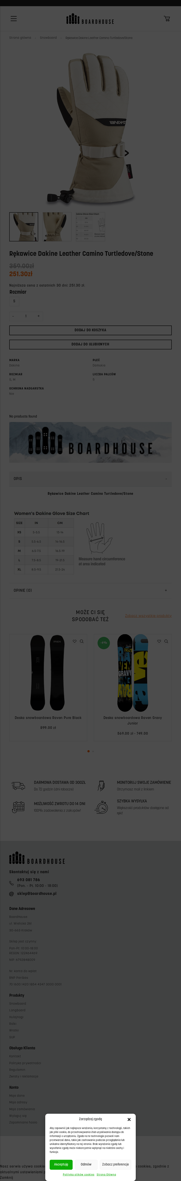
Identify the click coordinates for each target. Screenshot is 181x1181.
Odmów (86, 1164)
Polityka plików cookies (78, 1174)
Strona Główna (106, 1174)
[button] (129, 1119)
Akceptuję (61, 1164)
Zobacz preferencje (115, 1164)
